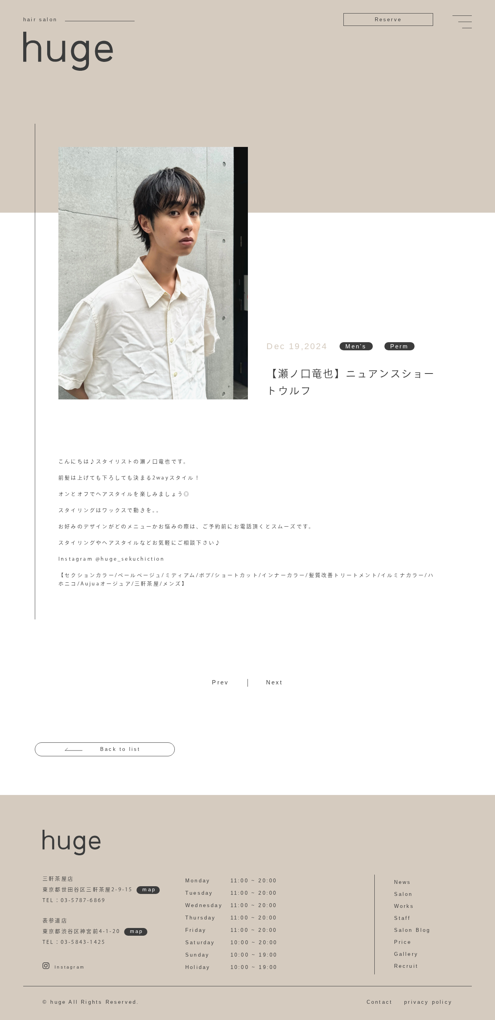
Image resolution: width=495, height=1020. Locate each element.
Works (404, 906)
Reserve (388, 19)
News (402, 882)
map (149, 889)
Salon (403, 894)
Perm (399, 346)
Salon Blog (412, 930)
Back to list (120, 749)
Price (403, 942)
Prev (220, 682)
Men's (356, 346)
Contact (380, 1002)
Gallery (406, 954)
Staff (402, 918)
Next (274, 682)
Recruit (406, 966)
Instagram (70, 967)
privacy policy (428, 1002)
